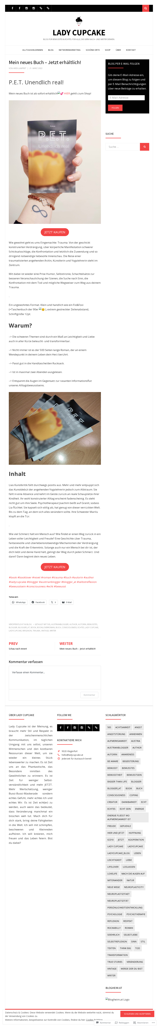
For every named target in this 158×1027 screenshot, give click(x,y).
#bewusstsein (17, 586)
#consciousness (36, 586)
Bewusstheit (114, 774)
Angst (138, 727)
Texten (111, 948)
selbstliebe (130, 934)
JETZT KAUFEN (54, 232)
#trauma (57, 577)
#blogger (33, 582)
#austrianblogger (50, 582)
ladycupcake (15, 630)
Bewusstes (92, 624)
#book (13, 577)
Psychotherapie (136, 914)
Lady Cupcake (79, 32)
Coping (134, 795)
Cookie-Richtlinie (94, 1019)
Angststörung (116, 734)
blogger (13, 627)
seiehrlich (113, 934)
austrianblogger (60, 624)
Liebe (129, 859)
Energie (139, 808)
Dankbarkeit (129, 802)
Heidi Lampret (19, 68)
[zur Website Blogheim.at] (117, 999)
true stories (114, 961)
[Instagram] (26, 8)
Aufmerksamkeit (117, 740)
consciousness (69, 627)
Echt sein (125, 808)
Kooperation (136, 839)
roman (129, 927)
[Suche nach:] (123, 147)
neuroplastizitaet (118, 893)
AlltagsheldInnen (32, 50)
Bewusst (112, 768)
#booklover (24, 577)
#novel (36, 577)
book (33, 627)
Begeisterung (131, 761)
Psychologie (114, 914)
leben (137, 853)
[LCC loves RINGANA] (40, 8)
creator (112, 802)
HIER (67, 93)
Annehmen (135, 734)
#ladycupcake (18, 582)
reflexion (27, 630)
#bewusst (60, 586)
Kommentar (89, 695)
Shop (107, 50)
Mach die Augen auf (133, 873)
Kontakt (131, 50)
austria (135, 740)
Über (118, 50)
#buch (67, 577)
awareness (127, 754)
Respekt (128, 921)
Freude (111, 826)
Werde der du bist (132, 968)
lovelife (112, 873)
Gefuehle (125, 826)
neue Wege (113, 887)
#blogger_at (69, 582)
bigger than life (117, 781)
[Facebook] (12, 8)
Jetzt (121, 839)
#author (89, 577)
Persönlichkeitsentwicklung (124, 907)
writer (53, 630)
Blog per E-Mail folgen (123, 63)
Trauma (36, 630)
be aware (112, 761)
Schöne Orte (93, 50)
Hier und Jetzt (115, 832)
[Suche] (145, 8)
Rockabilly (114, 927)
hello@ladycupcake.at (72, 754)
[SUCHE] (144, 147)
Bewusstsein (134, 774)
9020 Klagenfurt (70, 751)
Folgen (115, 107)
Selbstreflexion (117, 941)
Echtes (81, 627)
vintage (45, 630)
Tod (137, 948)
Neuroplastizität (118, 900)
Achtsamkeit (122, 727)
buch (58, 627)
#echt (50, 586)
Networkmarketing (70, 50)
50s (48, 624)
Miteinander (114, 880)
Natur (130, 880)
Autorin (82, 624)
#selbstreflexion (87, 582)
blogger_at (24, 627)
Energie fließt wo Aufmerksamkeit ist (119, 817)
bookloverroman (46, 627)
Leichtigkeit (114, 859)
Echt (144, 802)
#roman (46, 577)
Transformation (117, 955)
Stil (143, 941)
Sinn (133, 941)
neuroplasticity (133, 887)
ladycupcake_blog (118, 853)
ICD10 (110, 839)
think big (125, 948)
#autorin (78, 577)
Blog (51, 50)
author (73, 624)
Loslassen (129, 866)
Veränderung (135, 961)
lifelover (112, 866)
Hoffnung (135, 832)
